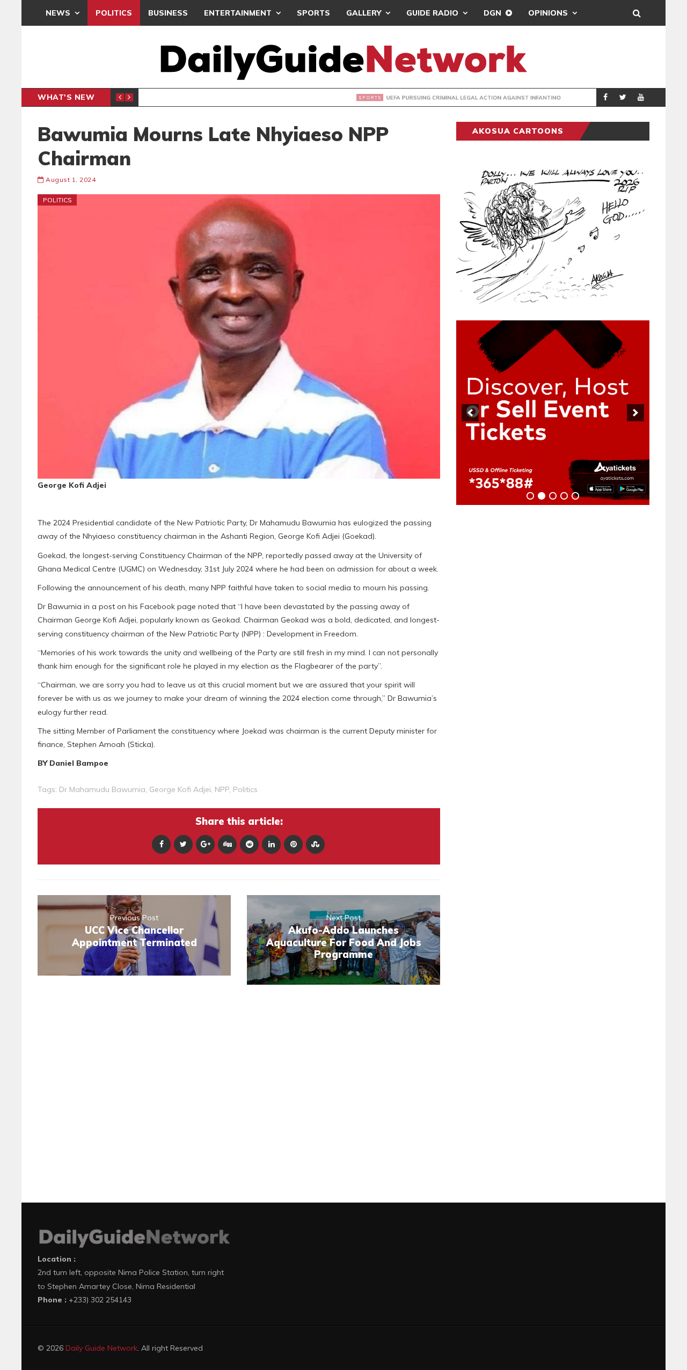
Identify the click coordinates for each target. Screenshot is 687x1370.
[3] (553, 496)
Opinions (548, 13)
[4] (564, 496)
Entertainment (238, 13)
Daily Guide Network (101, 1348)
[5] (575, 496)
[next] (635, 412)
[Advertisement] (536, 681)
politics (245, 789)
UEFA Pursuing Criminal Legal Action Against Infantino (309, 97)
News (58, 13)
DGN (492, 13)
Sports (313, 13)
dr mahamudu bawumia (102, 789)
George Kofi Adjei (180, 789)
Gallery (363, 13)
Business (168, 13)
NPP (222, 789)
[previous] (470, 412)
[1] (530, 496)
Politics (114, 13)
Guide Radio (432, 13)
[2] (541, 496)
